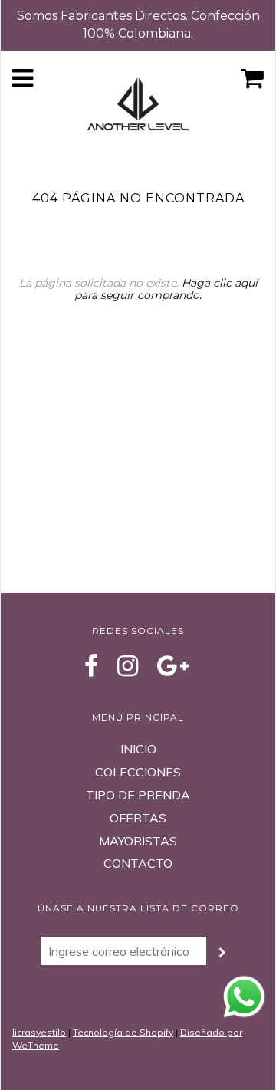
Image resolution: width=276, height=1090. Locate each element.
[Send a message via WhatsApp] (244, 997)
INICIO (138, 749)
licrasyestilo (39, 1032)
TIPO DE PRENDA (138, 795)
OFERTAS (138, 818)
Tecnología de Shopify (123, 1032)
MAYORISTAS (138, 841)
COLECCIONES (138, 772)
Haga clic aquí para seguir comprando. (166, 288)
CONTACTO (138, 863)
